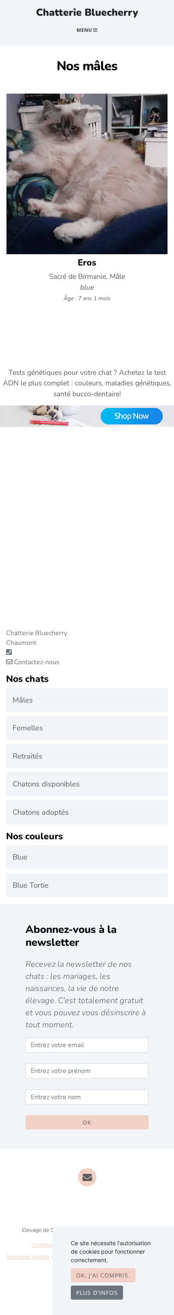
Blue (20, 857)
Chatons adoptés (41, 812)
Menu (84, 30)
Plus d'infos (97, 1292)
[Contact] (87, 1177)
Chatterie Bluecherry (87, 12)
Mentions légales (28, 1257)
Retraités (27, 756)
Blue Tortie (31, 885)
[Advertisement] (87, 541)
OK (87, 1122)
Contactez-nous (36, 662)
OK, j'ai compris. (103, 1275)
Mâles (23, 700)
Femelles (28, 728)
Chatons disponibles (46, 784)
